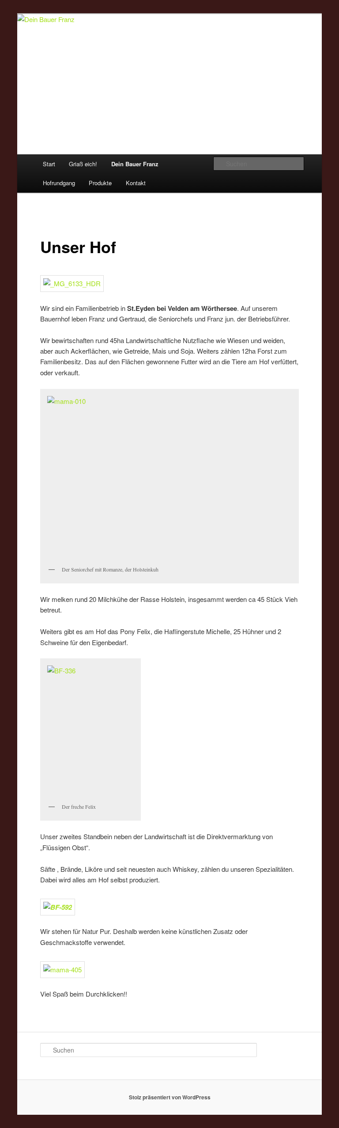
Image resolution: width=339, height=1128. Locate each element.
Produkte (100, 183)
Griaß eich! (83, 164)
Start (49, 164)
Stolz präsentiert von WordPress (170, 1097)
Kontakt (136, 183)
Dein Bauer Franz (134, 164)
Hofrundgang (59, 183)
